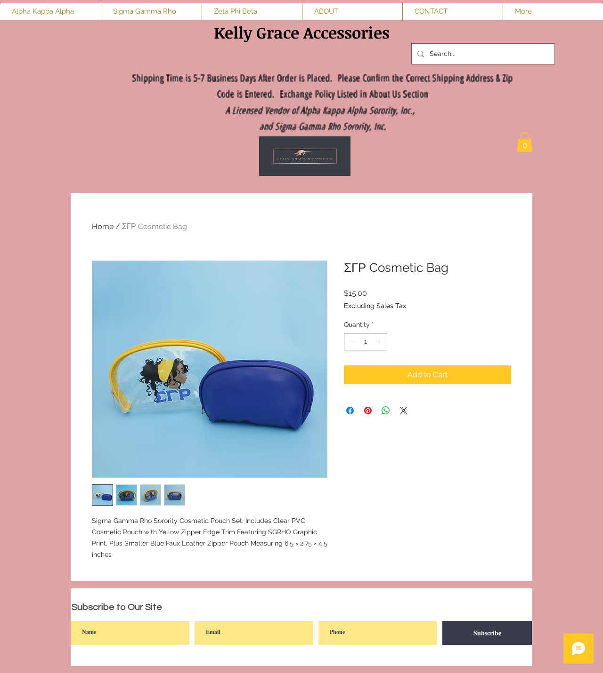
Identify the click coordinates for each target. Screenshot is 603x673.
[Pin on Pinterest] (368, 410)
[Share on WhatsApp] (385, 410)
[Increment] (380, 341)
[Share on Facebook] (350, 410)
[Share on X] (403, 410)
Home (103, 226)
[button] (524, 142)
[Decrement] (351, 341)
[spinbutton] (365, 341)
